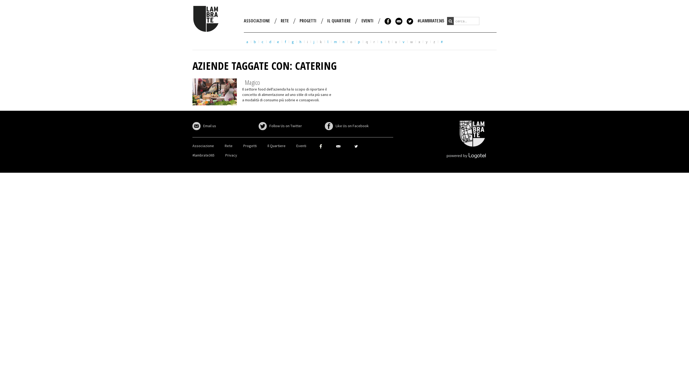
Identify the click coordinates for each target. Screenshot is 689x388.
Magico (252, 82)
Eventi (367, 21)
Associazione (257, 21)
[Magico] (214, 91)
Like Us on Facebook (352, 125)
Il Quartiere (339, 21)
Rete (285, 21)
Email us (209, 125)
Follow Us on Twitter (285, 125)
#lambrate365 (430, 21)
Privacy (231, 155)
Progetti (308, 21)
